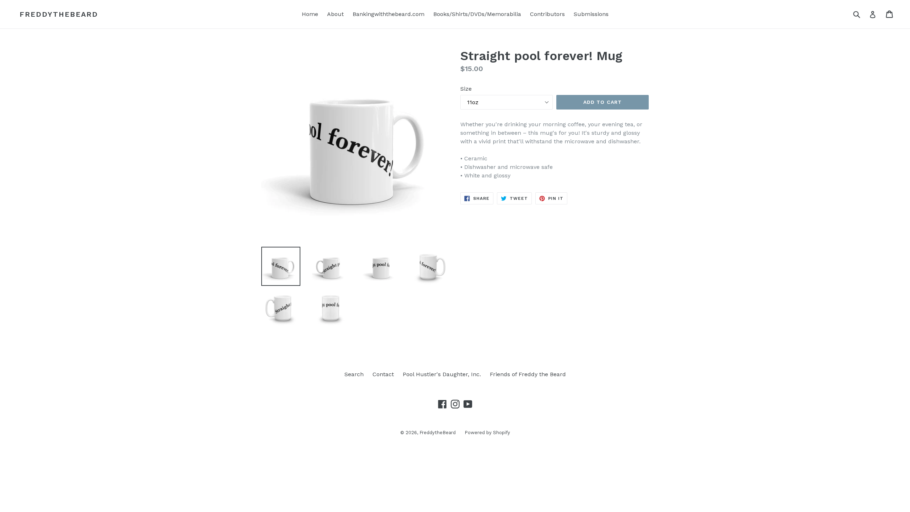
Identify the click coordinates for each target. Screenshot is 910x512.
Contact (383, 374)
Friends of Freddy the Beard (528, 374)
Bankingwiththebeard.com (388, 14)
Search (354, 374)
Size (466, 88)
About (335, 14)
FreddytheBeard (59, 14)
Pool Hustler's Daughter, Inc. (442, 374)
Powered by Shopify (487, 432)
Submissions (591, 14)
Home (310, 14)
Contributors (547, 14)
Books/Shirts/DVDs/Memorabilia (477, 14)
